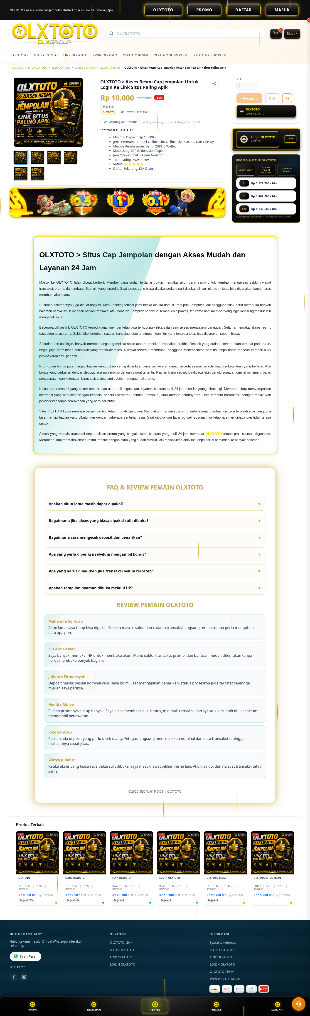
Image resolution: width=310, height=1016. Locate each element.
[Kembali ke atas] (300, 993)
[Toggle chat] (298, 1004)
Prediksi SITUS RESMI (225, 979)
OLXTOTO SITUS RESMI (171, 55)
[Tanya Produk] (287, 98)
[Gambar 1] (21, 157)
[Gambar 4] (70, 157)
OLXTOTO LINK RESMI (211, 55)
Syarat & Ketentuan (224, 943)
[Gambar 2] (37, 157)
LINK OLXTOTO (74, 55)
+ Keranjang (249, 98)
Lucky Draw (246, 170)
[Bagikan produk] (214, 83)
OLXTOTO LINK (121, 943)
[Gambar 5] (21, 174)
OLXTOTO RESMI (135, 55)
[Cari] (111, 33)
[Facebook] (13, 977)
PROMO (204, 9)
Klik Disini (146, 168)
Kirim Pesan (28, 956)
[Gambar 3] (54, 157)
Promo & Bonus (287, 169)
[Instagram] (24, 977)
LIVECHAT (277, 1009)
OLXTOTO (163, 9)
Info (290, 139)
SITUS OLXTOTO (45, 55)
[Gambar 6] (37, 174)
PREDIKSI (216, 1009)
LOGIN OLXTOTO (104, 55)
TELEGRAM (94, 1009)
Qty (238, 78)
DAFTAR (243, 9)
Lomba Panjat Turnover (266, 170)
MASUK (282, 9)
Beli (272, 98)
